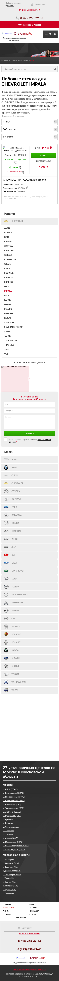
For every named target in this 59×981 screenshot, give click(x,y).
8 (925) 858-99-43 (29, 949)
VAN (6, 350)
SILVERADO (9, 323)
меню (52, 34)
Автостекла (8, 908)
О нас (32, 904)
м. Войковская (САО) (12, 804)
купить (43, 156)
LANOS (7, 300)
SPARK (7, 332)
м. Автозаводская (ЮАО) (14, 849)
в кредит (43, 167)
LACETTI (8, 296)
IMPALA (8, 291)
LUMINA (8, 305)
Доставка (34, 911)
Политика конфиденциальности (29, 969)
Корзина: (32, 25)
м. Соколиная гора (11, 827)
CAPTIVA (8, 246)
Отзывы (7, 914)
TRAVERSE (9, 345)
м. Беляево (8, 823)
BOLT (6, 237)
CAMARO (8, 242)
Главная (4, 60)
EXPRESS (8, 282)
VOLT (6, 354)
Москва (10, 5)
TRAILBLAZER (10, 341)
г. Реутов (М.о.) (9, 889)
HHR (6, 287)
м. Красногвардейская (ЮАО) (15, 846)
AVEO (7, 228)
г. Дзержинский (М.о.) (12, 871)
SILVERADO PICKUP (13, 327)
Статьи (33, 914)
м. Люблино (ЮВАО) (12, 812)
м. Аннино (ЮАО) (10, 838)
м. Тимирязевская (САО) (13, 808)
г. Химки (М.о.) (9, 878)
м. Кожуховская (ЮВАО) (13, 793)
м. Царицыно (8, 819)
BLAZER (8, 233)
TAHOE (7, 336)
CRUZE (7, 264)
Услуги (33, 908)
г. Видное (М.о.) (9, 882)
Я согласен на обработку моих (30, 440)
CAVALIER (9, 251)
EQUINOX (9, 273)
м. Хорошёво (8, 831)
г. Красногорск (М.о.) (12, 874)
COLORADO (10, 260)
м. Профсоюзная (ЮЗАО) (14, 797)
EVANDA (8, 278)
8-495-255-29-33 (31, 18)
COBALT (8, 255)
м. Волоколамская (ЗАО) (13, 801)
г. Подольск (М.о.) (10, 867)
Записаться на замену (29, 10)
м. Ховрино (8, 834)
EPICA (7, 269)
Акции (6, 911)
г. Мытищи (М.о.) (10, 859)
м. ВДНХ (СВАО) (10, 789)
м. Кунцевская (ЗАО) (12, 816)
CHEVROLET (23, 60)
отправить (29, 433)
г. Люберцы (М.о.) (10, 886)
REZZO (7, 318)
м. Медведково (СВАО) (13, 842)
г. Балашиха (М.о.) (11, 863)
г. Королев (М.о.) (10, 893)
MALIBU (8, 309)
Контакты (21, 918)
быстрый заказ (43, 161)
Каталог (14, 60)
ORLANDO (9, 314)
